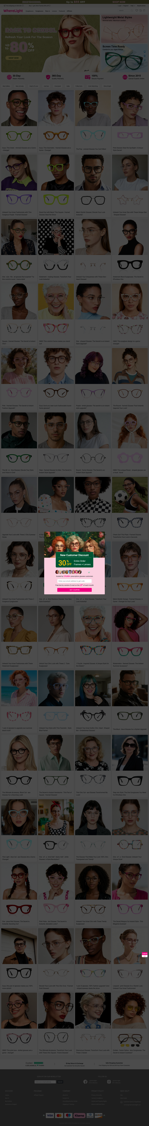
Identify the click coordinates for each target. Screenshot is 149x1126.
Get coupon (74, 590)
